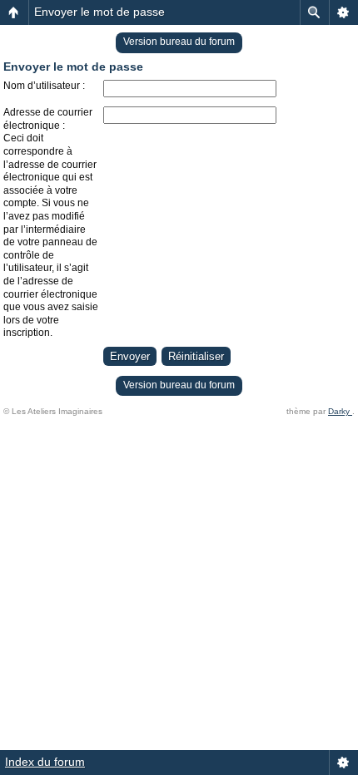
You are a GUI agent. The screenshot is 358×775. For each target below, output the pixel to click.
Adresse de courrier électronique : (47, 118)
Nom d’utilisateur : (44, 85)
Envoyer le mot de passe (99, 11)
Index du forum (45, 761)
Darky (340, 411)
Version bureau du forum (179, 41)
